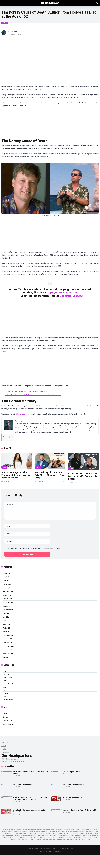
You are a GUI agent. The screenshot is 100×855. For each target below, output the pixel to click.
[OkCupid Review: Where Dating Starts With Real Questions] (7, 771)
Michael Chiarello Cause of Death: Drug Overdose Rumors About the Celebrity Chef (33, 395)
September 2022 (8, 654)
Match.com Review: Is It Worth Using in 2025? (79, 810)
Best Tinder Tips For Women (73, 784)
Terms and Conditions (55, 851)
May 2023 (6, 624)
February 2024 (8, 591)
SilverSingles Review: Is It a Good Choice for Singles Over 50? (29, 811)
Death (5, 687)
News (4, 22)
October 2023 (7, 606)
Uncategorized (8, 700)
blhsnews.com (21, 414)
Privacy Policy (43, 851)
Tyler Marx (13, 32)
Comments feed (8, 721)
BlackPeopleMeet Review (72, 797)
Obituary (6, 693)
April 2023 (6, 628)
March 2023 (7, 632)
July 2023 (6, 617)
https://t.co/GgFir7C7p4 (62, 292)
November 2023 (8, 602)
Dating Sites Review (10, 684)
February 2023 (8, 635)
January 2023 (7, 639)
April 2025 (6, 580)
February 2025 (8, 588)
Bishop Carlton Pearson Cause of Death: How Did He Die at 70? (26, 391)
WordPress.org (8, 724)
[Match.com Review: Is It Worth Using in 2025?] (57, 809)
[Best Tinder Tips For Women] (57, 784)
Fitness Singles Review (71, 772)
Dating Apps (7, 681)
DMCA (3, 746)
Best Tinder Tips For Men (22, 784)
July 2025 (6, 573)
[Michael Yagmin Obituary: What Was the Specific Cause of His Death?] (83, 461)
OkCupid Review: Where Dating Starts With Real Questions (30, 773)
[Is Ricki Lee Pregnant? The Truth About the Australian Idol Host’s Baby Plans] (16, 461)
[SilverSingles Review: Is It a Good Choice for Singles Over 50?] (6, 813)
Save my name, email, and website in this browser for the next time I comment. (34, 548)
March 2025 (7, 584)
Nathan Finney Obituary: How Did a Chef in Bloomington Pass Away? (50, 475)
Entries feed (7, 717)
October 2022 (7, 650)
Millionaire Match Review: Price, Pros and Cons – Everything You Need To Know (30, 798)
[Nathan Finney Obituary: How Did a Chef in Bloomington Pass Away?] (50, 461)
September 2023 (8, 610)
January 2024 (7, 595)
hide (11, 437)
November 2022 (8, 646)
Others (5, 697)
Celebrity (6, 674)
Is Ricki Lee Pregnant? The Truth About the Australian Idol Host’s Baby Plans (16, 475)
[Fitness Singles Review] (57, 771)
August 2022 (7, 657)
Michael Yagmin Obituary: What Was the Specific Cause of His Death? (83, 476)
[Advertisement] (36, 61)
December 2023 (8, 599)
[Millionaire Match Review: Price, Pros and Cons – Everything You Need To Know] (7, 796)
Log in (5, 713)
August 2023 (7, 613)
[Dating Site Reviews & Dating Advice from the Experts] (50, 3)
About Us (4, 743)
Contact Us (5, 752)
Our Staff (4, 749)
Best (4, 671)
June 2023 (6, 621)
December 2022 (8, 643)
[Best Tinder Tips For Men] (7, 784)
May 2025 (6, 577)
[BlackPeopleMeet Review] (56, 801)
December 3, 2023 (71, 296)
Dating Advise (7, 678)
